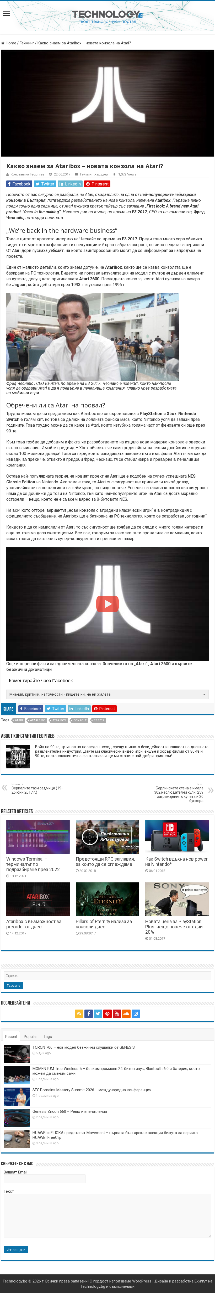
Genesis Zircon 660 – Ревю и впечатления (70, 1111)
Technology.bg (15, 1281)
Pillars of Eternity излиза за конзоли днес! (104, 924)
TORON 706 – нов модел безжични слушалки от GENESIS (84, 1047)
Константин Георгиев (27, 174)
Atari (19, 720)
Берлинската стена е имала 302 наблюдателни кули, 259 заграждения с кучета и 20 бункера (178, 793)
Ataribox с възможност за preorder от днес (33, 924)
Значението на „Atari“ (125, 663)
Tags (48, 1036)
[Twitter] (98, 1014)
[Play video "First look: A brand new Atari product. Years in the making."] (107, 604)
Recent (11, 1036)
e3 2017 (99, 720)
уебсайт (56, 250)
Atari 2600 (37, 720)
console (80, 720)
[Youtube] (117, 1014)
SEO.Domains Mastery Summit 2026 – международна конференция (92, 1090)
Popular (30, 1036)
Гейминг (26, 43)
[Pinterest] (107, 1014)
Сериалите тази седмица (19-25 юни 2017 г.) (37, 788)
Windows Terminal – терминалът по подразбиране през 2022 (33, 864)
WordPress (141, 1281)
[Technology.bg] (107, 16)
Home (10, 43)
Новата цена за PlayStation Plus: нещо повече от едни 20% (174, 927)
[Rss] (79, 1014)
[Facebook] (88, 1014)
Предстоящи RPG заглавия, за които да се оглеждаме (105, 861)
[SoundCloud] (126, 1014)
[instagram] (136, 1014)
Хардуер (101, 174)
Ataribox (59, 720)
